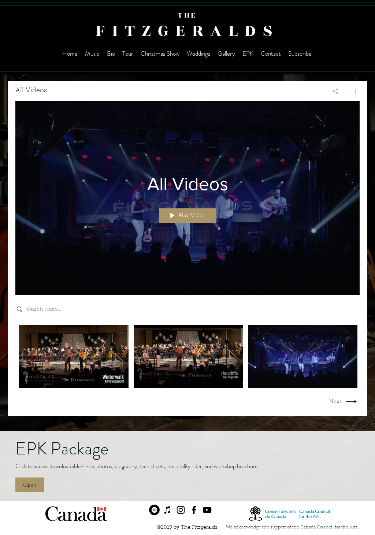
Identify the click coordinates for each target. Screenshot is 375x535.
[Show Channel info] (352, 91)
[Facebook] (194, 510)
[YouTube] (207, 510)
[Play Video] (74, 356)
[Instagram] (180, 510)
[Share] (335, 91)
